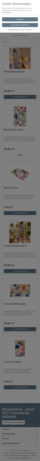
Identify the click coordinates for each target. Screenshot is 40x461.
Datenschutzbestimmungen (16, 29)
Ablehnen (20, 19)
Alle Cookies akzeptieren (20, 25)
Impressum (28, 29)
